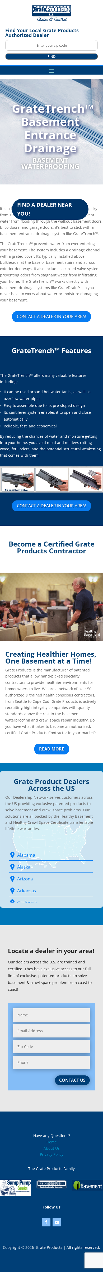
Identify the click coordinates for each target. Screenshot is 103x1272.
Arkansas (26, 891)
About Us (52, 1148)
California (27, 902)
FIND (51, 56)
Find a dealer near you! (44, 209)
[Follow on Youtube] (57, 1222)
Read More (51, 749)
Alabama (26, 855)
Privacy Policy (51, 1154)
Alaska (23, 867)
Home (51, 1141)
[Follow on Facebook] (46, 1222)
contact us (72, 1080)
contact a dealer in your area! (51, 316)
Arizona (25, 879)
